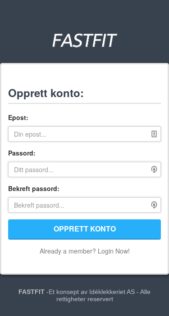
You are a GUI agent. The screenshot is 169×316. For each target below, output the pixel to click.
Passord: (22, 152)
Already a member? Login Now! (85, 250)
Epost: (18, 117)
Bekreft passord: (33, 188)
